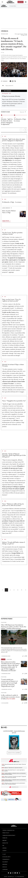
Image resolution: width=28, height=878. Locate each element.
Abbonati (20, 2)
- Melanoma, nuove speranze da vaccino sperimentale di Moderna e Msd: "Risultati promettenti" (13, 784)
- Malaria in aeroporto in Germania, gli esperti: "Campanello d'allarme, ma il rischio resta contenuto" (14, 777)
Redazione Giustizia (6, 689)
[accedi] (25, 2)
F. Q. (2, 52)
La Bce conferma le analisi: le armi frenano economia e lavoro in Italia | (10, 697)
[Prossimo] (25, 130)
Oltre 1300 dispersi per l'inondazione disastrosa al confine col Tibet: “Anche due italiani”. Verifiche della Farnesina (13, 626)
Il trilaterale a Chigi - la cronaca (20, 120)
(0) (26, 673)
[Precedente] (21, 130)
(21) (26, 702)
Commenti (5, 81)
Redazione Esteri (5, 656)
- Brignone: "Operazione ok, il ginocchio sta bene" (12, 767)
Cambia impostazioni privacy (8, 835)
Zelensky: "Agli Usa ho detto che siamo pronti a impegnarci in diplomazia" (7, 121)
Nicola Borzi (4, 703)
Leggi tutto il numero (14, 752)
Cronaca (4, 31)
